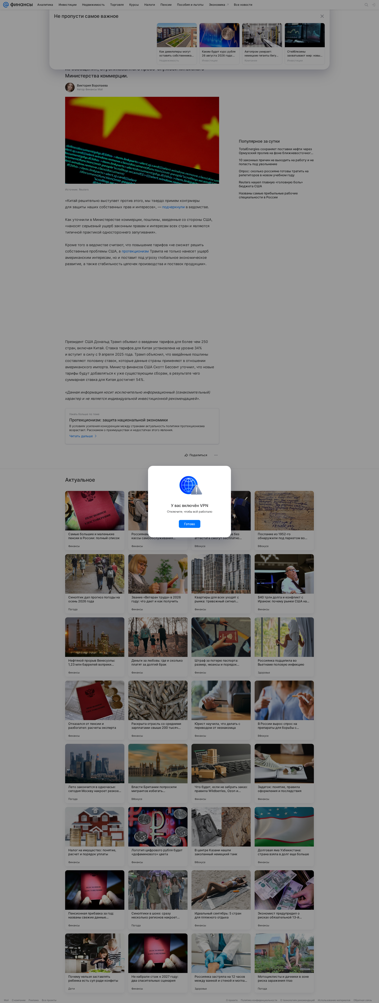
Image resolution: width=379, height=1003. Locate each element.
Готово (189, 524)
